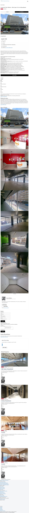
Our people (1, 489)
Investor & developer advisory (4, 483)
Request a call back (3, 493)
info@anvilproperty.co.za (3, 496)
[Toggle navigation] (27, 1)
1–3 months (4, 324)
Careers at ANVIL (2, 492)
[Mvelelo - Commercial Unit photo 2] (14, 139)
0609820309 (4, 304)
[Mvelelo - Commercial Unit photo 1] (14, 118)
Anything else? (3, 329)
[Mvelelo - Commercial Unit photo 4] (14, 180)
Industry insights (2, 487)
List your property (2, 510)
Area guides (1, 486)
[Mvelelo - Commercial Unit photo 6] (14, 221)
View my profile (6, 307)
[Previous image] (2, 24)
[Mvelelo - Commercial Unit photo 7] (14, 242)
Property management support (4, 484)
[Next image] (27, 24)
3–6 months (7, 324)
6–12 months (11, 324)
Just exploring (15, 324)
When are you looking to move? (5, 323)
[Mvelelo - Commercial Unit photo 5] (14, 200)
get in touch (2, 94)
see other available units (8, 47)
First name (2, 312)
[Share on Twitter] (14, 344)
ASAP (1, 324)
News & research (2, 488)
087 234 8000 (5, 305)
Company (2, 325)
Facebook (1, 509)
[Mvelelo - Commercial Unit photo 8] (14, 262)
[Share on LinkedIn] (14, 345)
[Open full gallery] (27, 33)
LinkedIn (1, 507)
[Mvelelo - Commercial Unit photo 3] (14, 159)
